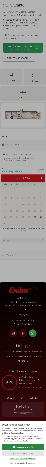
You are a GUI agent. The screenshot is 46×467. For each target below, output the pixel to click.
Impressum (32, 463)
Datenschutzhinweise (17, 463)
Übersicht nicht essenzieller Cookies (23, 459)
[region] (23, 434)
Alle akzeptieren (21, 447)
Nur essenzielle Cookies (23, 454)
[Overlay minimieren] (42, 424)
